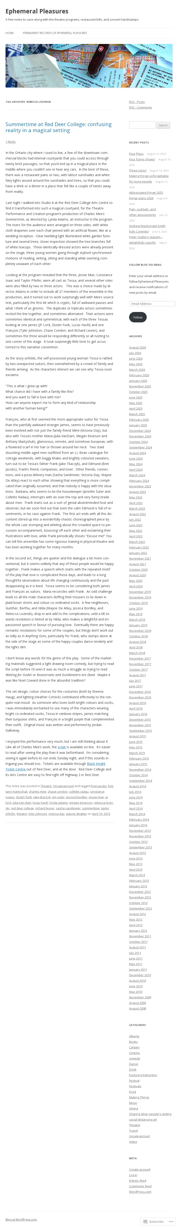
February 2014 (139, 819)
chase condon (58, 791)
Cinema (134, 1053)
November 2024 (140, 436)
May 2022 (135, 531)
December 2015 (140, 719)
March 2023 (137, 508)
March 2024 (137, 475)
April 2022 (136, 536)
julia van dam (22, 803)
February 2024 (139, 481)
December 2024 (140, 431)
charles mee (37, 791)
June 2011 (136, 958)
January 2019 (138, 625)
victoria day (56, 814)
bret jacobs (99, 786)
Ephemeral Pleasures (37, 11)
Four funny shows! (142, 159)
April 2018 (136, 647)
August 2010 (137, 981)
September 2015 (140, 731)
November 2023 (140, 486)
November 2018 (140, 631)
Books (133, 1042)
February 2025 (139, 420)
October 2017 (138, 669)
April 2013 (136, 869)
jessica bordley (76, 797)
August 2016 (137, 703)
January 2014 (138, 825)
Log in (133, 1175)
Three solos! (137, 170)
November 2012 (140, 897)
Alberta (134, 1036)
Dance (133, 1064)
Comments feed (140, 1186)
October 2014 (138, 775)
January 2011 (138, 969)
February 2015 (139, 758)
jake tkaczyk (42, 797)
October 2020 (138, 569)
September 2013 (140, 847)
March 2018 (137, 653)
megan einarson (80, 803)
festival (134, 1080)
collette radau (79, 791)
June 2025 (136, 397)
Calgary (134, 1047)
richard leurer (44, 808)
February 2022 (139, 547)
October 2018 (138, 636)
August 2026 (137, 347)
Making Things (139, 1097)
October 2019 (138, 603)
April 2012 (136, 925)
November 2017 (140, 664)
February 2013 (139, 881)
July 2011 (135, 953)
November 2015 (140, 725)
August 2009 (137, 1003)
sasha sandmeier (68, 808)
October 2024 (138, 442)
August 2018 (137, 642)
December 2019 (140, 592)
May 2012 (135, 919)
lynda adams (59, 803)
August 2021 (137, 564)
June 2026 (136, 358)
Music (133, 1103)
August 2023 (137, 492)
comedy (134, 1058)
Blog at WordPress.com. (21, 1220)
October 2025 (138, 392)
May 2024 (135, 464)
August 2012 (137, 914)
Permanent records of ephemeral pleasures (55, 33)
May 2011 (135, 964)
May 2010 (135, 992)
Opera (133, 1108)
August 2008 (137, 1008)
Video (133, 1142)
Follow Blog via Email (145, 264)
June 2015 (136, 742)
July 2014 (135, 792)
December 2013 (140, 831)
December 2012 (140, 892)
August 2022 (137, 514)
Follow (138, 317)
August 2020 (137, 575)
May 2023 (135, 497)
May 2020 (135, 581)
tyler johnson (38, 814)
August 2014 (137, 786)
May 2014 (135, 803)
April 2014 (136, 808)
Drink (133, 1069)
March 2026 (137, 370)
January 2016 (138, 714)
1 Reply (11, 142)
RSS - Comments (140, 107)
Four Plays (136, 154)
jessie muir (96, 797)
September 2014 (140, 781)
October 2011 (138, 942)
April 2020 (136, 586)
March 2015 (137, 753)
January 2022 (138, 553)
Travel (133, 1130)
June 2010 (136, 986)
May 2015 (135, 747)
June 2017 (136, 686)
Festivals (135, 1086)
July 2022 (135, 519)
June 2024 (136, 458)
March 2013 (137, 875)
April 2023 (136, 503)
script (62, 747)
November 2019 (140, 597)
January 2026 (138, 381)
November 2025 (140, 386)
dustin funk (24, 797)
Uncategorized (63, 786)
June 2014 (136, 797)
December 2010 (140, 975)
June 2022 (136, 525)
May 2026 (135, 364)
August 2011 (137, 947)
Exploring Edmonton (143, 1075)
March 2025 (137, 414)
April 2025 (136, 408)
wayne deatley (76, 814)
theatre (22, 814)
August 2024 (137, 453)
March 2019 (137, 619)
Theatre (46, 786)
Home (10, 33)
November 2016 (140, 697)
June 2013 (136, 858)
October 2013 (138, 842)
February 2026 (139, 375)
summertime (91, 808)
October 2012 (138, 903)
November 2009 (140, 997)
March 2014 (137, 814)
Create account (139, 1169)
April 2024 (136, 470)
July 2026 (135, 353)
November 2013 (140, 836)
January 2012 (138, 931)
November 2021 (140, 558)
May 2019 (135, 614)
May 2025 (135, 403)
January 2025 (138, 425)
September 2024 (140, 447)
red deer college (22, 808)
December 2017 (140, 658)
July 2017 (135, 681)
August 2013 (137, 853)
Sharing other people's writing (150, 1114)
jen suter (58, 797)
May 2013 (135, 864)
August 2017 (137, 675)
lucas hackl (40, 803)
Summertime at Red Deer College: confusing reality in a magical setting (59, 127)
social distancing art (143, 1119)
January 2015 (138, 764)
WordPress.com (140, 1192)
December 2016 (140, 692)
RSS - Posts (137, 102)
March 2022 (137, 542)
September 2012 (140, 908)
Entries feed (137, 1180)
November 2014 (140, 769)
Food (132, 1092)
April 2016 (136, 708)
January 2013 (138, 886)
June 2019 (136, 608)
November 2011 (140, 936)
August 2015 (137, 736)
